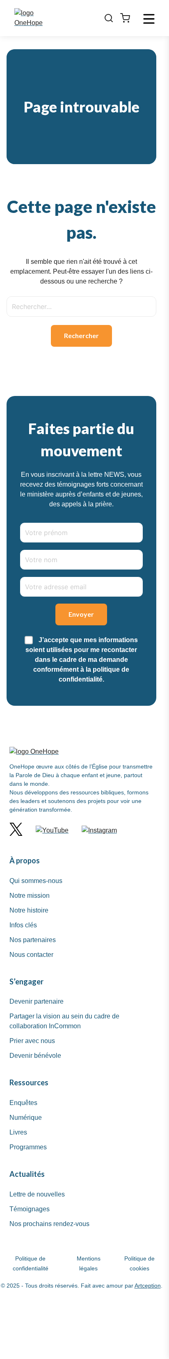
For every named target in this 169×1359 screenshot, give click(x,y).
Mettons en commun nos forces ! (80, 117)
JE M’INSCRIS (80, 392)
